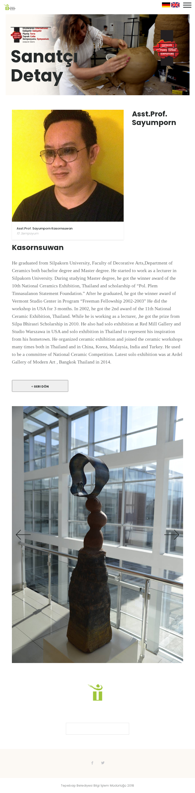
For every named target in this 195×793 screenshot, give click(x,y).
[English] (175, 6)
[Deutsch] (166, 6)
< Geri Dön (40, 386)
